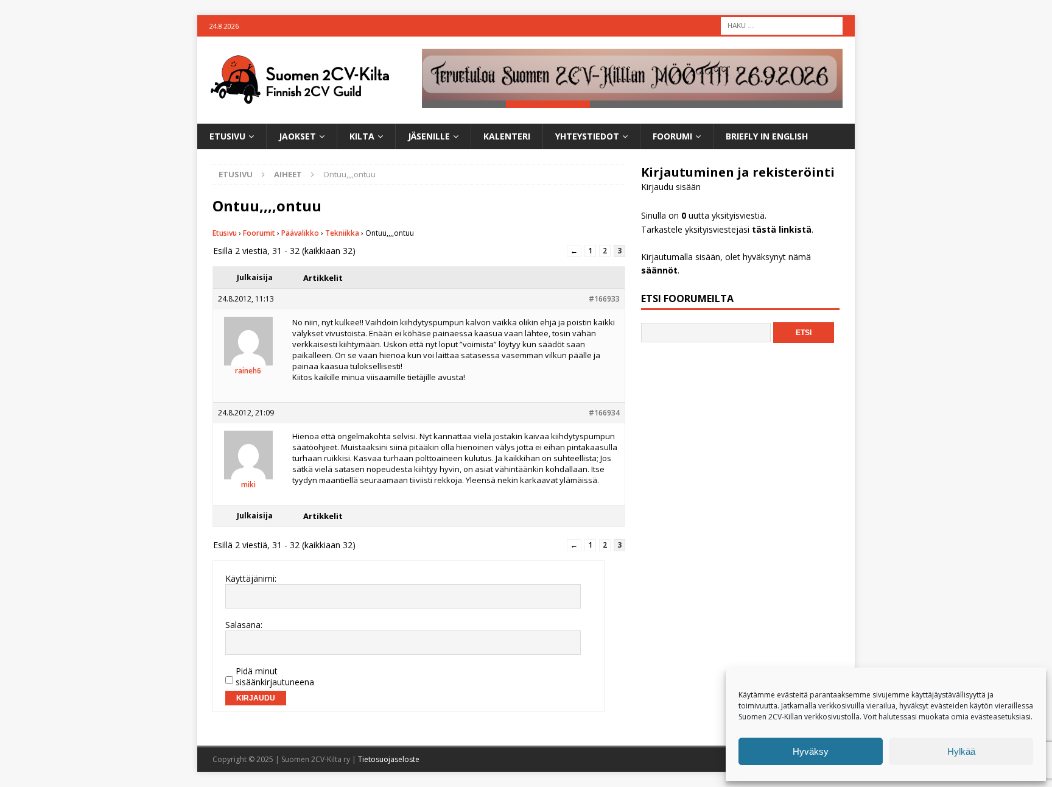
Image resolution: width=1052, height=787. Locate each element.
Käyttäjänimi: (250, 578)
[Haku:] (782, 24)
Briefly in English (767, 136)
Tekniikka (342, 233)
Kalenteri (506, 136)
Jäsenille (429, 136)
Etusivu (227, 136)
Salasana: (243, 624)
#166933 (604, 299)
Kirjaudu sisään (671, 186)
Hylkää (961, 751)
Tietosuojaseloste (388, 759)
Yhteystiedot (587, 136)
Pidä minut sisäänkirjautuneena (275, 677)
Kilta (361, 136)
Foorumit (259, 233)
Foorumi (672, 136)
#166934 (604, 413)
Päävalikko (300, 233)
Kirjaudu (255, 698)
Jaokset (297, 136)
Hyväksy (811, 751)
